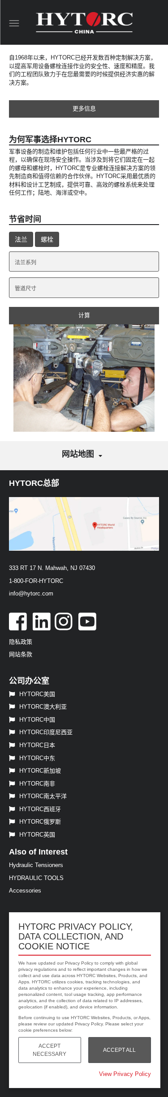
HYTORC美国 (37, 694)
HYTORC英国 (37, 834)
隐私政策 (20, 641)
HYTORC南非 (37, 783)
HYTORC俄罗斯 (40, 821)
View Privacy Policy (125, 1074)
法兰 (21, 239)
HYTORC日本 (37, 745)
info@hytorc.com (31, 593)
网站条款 (20, 654)
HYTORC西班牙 (40, 809)
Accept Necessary (49, 1050)
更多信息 (84, 108)
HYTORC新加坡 (40, 770)
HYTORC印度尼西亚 (46, 732)
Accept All (119, 1050)
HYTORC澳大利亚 (43, 706)
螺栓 (47, 239)
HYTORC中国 (37, 719)
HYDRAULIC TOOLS (36, 878)
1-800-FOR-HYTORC (36, 581)
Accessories (25, 890)
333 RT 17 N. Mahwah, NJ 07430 (52, 568)
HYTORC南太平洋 (43, 796)
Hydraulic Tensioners (36, 865)
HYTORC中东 (37, 758)
